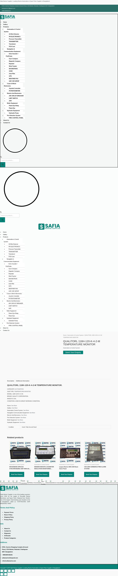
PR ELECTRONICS (14, 36)
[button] (28, 27)
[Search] (2, 164)
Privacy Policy (8, 519)
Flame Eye (12, 108)
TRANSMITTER (13, 41)
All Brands (7, 535)
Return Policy (8, 515)
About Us (6, 120)
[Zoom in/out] (1, 571)
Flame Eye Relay (14, 105)
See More (14, 405)
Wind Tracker (13, 66)
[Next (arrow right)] (5, 574)
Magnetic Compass (14, 61)
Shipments (7, 533)
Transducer (12, 44)
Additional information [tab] (22, 381)
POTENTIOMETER (14, 91)
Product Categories (10, 538)
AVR (10, 100)
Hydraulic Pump (14, 113)
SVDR (11, 71)
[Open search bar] (1, 157)
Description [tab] (10, 381)
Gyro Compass (13, 58)
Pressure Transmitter (15, 39)
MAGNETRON (13, 68)
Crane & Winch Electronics (10, 85)
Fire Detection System (13, 115)
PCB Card (12, 46)
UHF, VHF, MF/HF (14, 81)
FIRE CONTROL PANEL (16, 118)
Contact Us (6, 122)
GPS (10, 76)
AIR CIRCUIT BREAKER (16, 95)
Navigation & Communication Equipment (12, 50)
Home (5, 22)
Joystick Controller (14, 88)
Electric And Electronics (14, 93)
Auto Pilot (12, 73)
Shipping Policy (9, 517)
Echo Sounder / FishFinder (12, 55)
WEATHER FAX (13, 78)
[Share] (9, 571)
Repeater (11, 63)
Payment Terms (8, 512)
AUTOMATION (19, 389)
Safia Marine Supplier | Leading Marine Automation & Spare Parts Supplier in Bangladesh (25, 1)
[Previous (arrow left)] (1, 574)
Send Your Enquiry (73, 352)
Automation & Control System (12, 30)
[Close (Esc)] (13, 571)
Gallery (5, 24)
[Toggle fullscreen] (5, 571)
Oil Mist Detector (14, 34)
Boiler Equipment (12, 103)
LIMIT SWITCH (13, 98)
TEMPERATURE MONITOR (22, 391)
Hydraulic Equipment (13, 110)
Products (6, 27)
